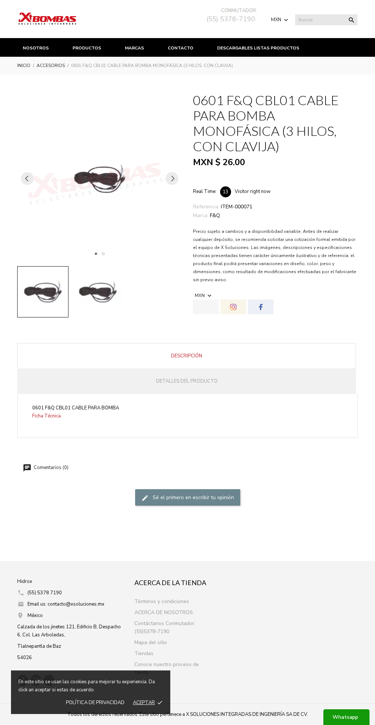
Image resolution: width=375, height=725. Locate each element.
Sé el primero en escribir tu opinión (192, 497)
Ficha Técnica (46, 416)
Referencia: (206, 206)
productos (87, 48)
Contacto (180, 48)
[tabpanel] (99, 178)
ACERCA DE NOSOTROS (163, 612)
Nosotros (36, 48)
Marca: (200, 215)
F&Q (215, 215)
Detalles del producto (187, 381)
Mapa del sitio (150, 642)
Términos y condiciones (161, 601)
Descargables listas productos (258, 48)
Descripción (186, 356)
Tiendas (143, 653)
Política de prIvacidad (95, 702)
